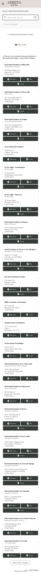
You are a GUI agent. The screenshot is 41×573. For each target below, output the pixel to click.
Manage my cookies (20, 571)
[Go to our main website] (20, 3)
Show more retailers (21, 563)
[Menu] (3, 3)
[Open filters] (35, 17)
